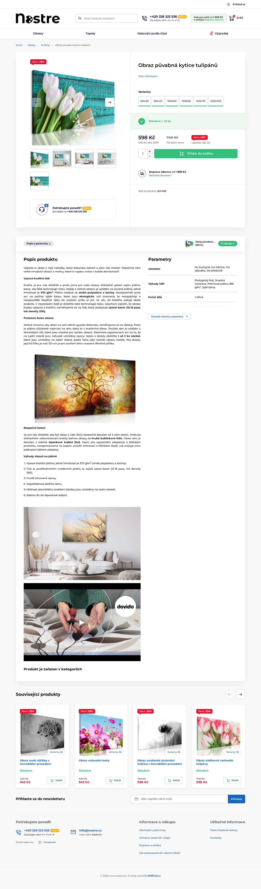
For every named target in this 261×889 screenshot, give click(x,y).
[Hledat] (79, 18)
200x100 (215, 101)
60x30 (144, 101)
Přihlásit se (239, 4)
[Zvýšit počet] (150, 151)
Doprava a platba (150, 845)
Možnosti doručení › (160, 175)
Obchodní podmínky (152, 830)
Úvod (19, 45)
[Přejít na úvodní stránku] (38, 18)
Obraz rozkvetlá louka (94, 760)
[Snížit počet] (150, 156)
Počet (143, 153)
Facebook (50, 842)
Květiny (45, 45)
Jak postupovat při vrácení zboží (159, 852)
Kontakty (215, 837)
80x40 (158, 101)
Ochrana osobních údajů (154, 837)
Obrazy (32, 45)
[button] (109, 102)
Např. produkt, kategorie (99, 18)
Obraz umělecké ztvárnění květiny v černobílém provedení (159, 762)
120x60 (186, 101)
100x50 (172, 101)
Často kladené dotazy (223, 830)
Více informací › (148, 76)
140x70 (200, 101)
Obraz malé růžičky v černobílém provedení (35, 762)
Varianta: (144, 92)
